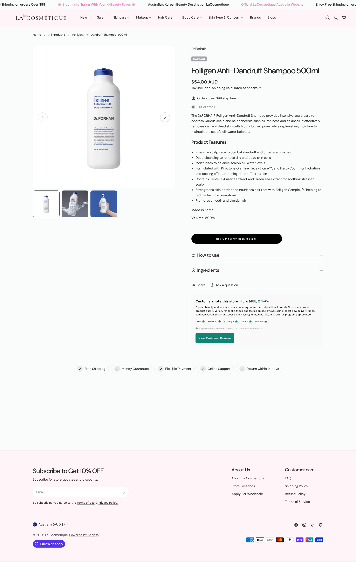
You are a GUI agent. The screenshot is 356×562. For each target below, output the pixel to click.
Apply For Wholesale (247, 494)
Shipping (218, 88)
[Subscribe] (123, 492)
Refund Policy (295, 494)
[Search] (327, 17)
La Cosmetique (56, 535)
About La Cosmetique (248, 478)
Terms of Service (297, 502)
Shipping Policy (296, 486)
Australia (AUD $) (52, 524)
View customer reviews (214, 338)
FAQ (288, 478)
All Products (56, 34)
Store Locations (243, 486)
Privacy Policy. (108, 502)
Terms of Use (86, 502)
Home (37, 34)
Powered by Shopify (84, 535)
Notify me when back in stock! (236, 238)
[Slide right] (165, 117)
